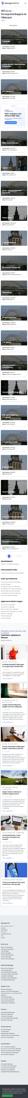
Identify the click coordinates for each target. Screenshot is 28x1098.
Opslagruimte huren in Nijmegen (10, 586)
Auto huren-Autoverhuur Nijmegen (11, 1049)
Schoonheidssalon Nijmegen (9, 972)
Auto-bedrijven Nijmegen (8, 1047)
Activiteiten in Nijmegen (8, 607)
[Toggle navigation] (25, 3)
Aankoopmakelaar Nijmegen (9, 595)
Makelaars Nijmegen (7, 1020)
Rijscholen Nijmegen (6, 947)
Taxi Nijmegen (5, 951)
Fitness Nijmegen (6, 618)
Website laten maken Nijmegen (10, 1035)
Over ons (3, 932)
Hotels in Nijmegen (6, 616)
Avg (2, 936)
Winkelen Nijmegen (6, 989)
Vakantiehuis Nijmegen (7, 1001)
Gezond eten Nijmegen (7, 959)
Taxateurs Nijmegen (7, 1016)
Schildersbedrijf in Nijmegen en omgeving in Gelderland (13, 665)
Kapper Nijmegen (6, 953)
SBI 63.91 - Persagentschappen (10, 564)
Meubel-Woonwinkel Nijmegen (10, 991)
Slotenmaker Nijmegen (7, 1054)
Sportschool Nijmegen (7, 1037)
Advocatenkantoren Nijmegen (10, 1052)
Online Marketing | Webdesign (13, 833)
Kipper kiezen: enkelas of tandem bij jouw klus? (11, 793)
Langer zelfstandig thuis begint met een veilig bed (12, 706)
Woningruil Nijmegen (7, 1064)
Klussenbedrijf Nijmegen (8, 1012)
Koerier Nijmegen (6, 584)
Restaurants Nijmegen (7, 968)
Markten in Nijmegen (7, 614)
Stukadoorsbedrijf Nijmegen (9, 978)
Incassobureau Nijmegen (8, 1068)
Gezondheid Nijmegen (7, 955)
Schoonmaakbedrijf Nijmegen (9, 1018)
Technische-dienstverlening (12, 880)
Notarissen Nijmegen (7, 1014)
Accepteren (7, 1095)
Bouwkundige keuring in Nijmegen (10, 591)
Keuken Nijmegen (6, 1029)
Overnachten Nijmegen (8, 999)
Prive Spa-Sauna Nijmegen (8, 1066)
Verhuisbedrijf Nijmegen (8, 980)
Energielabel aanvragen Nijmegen (11, 593)
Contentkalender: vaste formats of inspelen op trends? (11, 837)
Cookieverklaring (6, 934)
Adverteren (4, 930)
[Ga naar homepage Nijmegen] (10, 3)
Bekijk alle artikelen (6, 640)
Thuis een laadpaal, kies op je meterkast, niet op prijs (13, 883)
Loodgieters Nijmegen (7, 976)
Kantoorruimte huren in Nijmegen (10, 582)
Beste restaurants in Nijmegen (10, 609)
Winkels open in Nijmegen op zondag (11, 611)
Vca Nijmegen (5, 1031)
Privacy (3, 938)
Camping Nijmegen (6, 997)
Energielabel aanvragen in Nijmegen (11, 589)
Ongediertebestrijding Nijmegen (10, 1072)
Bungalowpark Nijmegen (8, 1003)
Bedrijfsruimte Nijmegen (8, 1070)
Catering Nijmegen (6, 970)
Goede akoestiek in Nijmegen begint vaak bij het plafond (13, 747)
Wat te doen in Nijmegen (8, 605)
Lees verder (7, 678)
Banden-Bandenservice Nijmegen (11, 1050)
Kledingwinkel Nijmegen (8, 1033)
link (11, 573)
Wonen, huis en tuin (9, 662)
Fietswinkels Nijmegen (7, 949)
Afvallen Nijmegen (6, 957)
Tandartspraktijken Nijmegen (9, 974)
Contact (3, 928)
